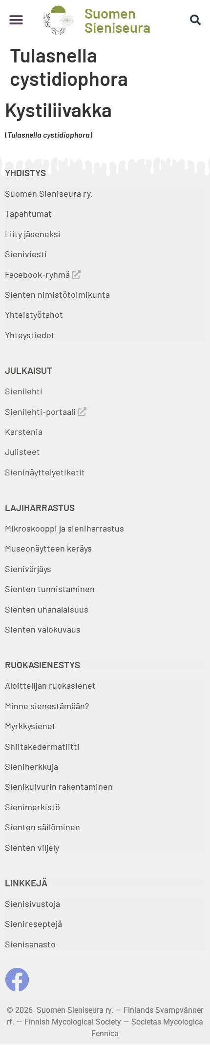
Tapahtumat (28, 213)
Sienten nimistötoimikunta (57, 294)
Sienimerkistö (32, 806)
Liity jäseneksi (33, 233)
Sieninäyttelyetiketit (45, 472)
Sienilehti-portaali (41, 411)
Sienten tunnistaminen (50, 588)
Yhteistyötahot (34, 314)
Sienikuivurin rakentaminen (59, 786)
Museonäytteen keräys (48, 548)
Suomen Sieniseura (117, 20)
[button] (16, 20)
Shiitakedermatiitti (42, 746)
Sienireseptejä (33, 923)
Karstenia (23, 431)
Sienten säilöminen (42, 826)
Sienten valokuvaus (43, 629)
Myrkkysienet (30, 725)
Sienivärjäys (28, 568)
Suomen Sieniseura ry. (49, 193)
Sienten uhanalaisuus (46, 609)
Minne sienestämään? (47, 705)
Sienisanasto (30, 944)
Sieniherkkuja (31, 766)
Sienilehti (23, 391)
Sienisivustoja (32, 903)
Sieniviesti (27, 253)
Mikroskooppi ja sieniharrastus (64, 528)
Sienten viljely (32, 847)
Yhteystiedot (30, 334)
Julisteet (22, 451)
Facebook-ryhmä (38, 274)
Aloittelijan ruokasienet (50, 685)
